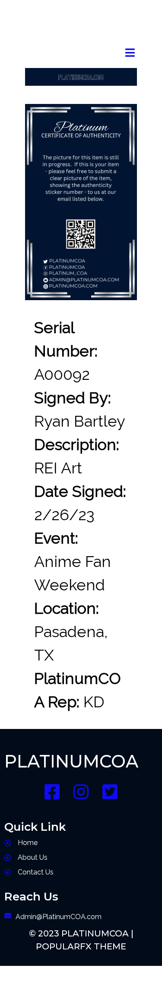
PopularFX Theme (81, 946)
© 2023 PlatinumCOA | (81, 933)
